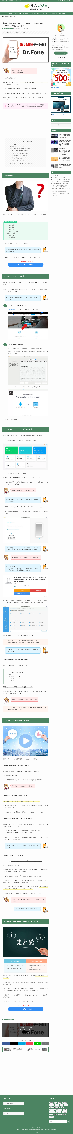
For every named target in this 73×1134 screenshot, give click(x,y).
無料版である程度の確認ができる (19, 157)
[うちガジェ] (36, 6)
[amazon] (64, 1)
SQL (62, 1107)
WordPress (52, 1109)
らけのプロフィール (20, 1129)
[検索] (70, 1)
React (51, 1107)
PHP (62, 1105)
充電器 (55, 1114)
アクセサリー (58, 1109)
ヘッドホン (64, 1112)
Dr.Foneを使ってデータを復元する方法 (20, 148)
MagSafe (57, 1105)
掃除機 (60, 1114)
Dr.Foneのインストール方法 (17, 146)
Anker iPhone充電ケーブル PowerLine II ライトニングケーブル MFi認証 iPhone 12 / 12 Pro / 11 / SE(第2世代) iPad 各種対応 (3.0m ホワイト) (30, 579)
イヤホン (65, 1109)
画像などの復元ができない (18, 160)
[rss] (66, 1)
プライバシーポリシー (45, 1129)
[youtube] (62, 1)
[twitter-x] (59, 1)
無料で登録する (55, 87)
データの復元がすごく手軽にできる (20, 155)
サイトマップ (54, 1129)
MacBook (52, 1105)
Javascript (64, 1102)
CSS (55, 1102)
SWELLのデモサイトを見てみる (59, 114)
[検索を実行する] (68, 1121)
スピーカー (58, 1112)
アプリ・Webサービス (8, 28)
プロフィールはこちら (60, 53)
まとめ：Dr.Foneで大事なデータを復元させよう (22, 163)
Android (51, 1102)
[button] (6, 1043)
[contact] (68, 1)
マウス (51, 1114)
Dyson (59, 1102)
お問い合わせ (29, 1129)
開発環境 (51, 1116)
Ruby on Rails (57, 1107)
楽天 (64, 1114)
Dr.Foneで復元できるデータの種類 (20, 150)
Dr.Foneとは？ (13, 144)
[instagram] (60, 1)
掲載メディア (36, 1129)
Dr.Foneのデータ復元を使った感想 (19, 153)
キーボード (52, 1112)
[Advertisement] (25, 123)
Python (65, 1105)
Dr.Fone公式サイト (13, 309)
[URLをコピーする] (45, 1043)
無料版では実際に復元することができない (21, 158)
